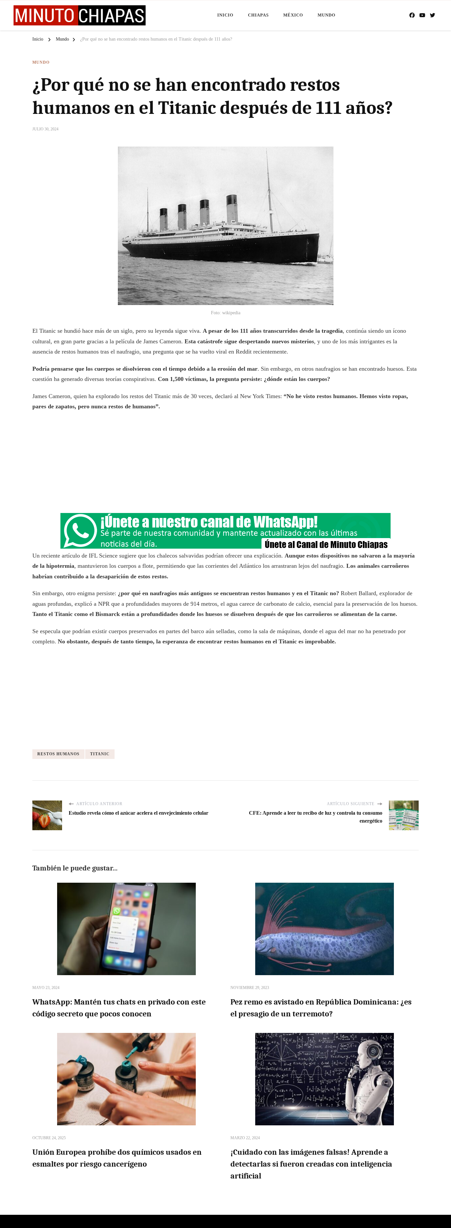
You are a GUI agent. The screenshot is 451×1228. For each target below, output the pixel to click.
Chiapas (258, 15)
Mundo (326, 15)
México (293, 15)
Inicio (225, 15)
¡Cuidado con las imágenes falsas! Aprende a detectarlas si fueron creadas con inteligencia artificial (311, 1163)
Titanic (100, 754)
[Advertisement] (225, 465)
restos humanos (58, 754)
